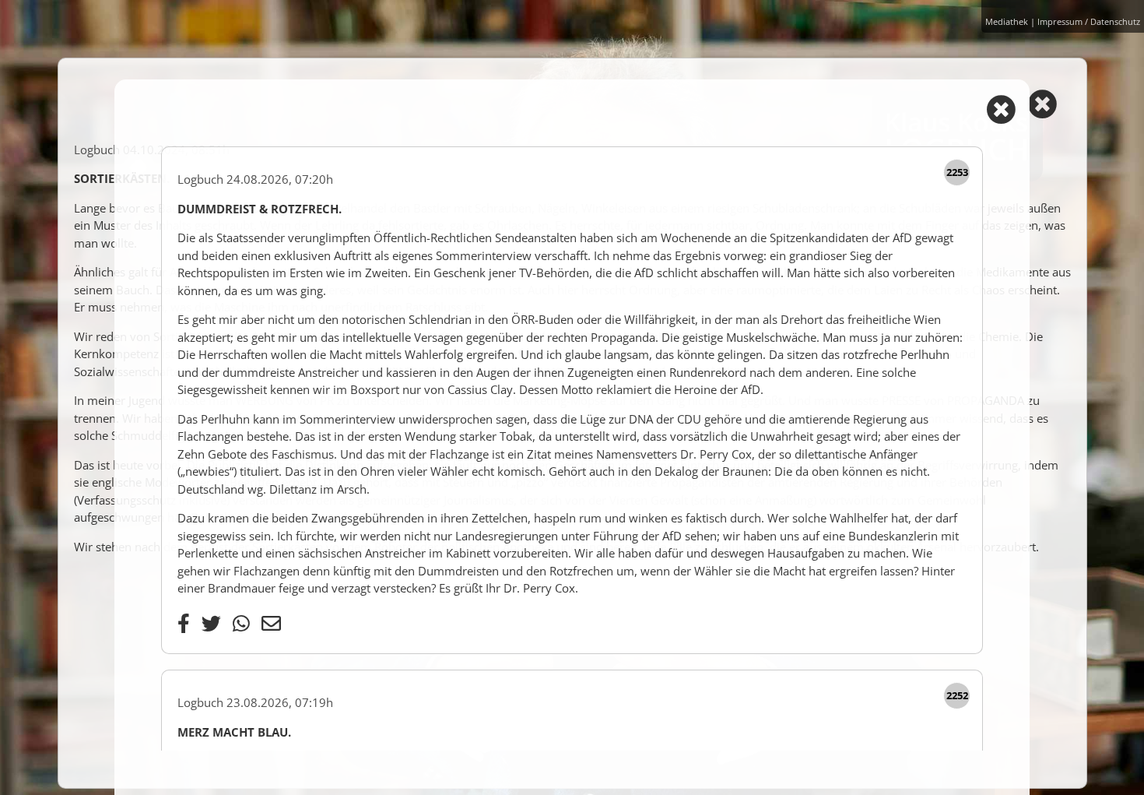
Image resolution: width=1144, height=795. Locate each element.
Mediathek (1006, 21)
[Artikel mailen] (271, 623)
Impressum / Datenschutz (1088, 21)
